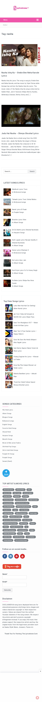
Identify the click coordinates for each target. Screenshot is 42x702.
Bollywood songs (8, 421)
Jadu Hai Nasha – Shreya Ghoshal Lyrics (20, 133)
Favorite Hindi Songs (9, 428)
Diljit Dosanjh (33, 500)
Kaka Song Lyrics (21, 513)
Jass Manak (24, 510)
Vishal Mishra (8, 540)
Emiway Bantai (8, 503)
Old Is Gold (23, 523)
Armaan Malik (28, 493)
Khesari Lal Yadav (16, 516)
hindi (35, 506)
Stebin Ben (7, 537)
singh (20, 533)
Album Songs (6, 413)
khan (5, 516)
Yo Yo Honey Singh (21, 540)
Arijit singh (17, 493)
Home (5, 25)
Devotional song (21, 500)
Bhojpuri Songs (7, 417)
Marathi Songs (7, 439)
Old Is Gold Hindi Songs (10, 450)
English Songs (7, 424)
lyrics (26, 516)
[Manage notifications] (37, 697)
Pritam (6, 527)
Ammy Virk (7, 493)
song (26, 533)
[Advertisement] (21, 660)
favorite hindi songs (22, 503)
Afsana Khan (20, 489)
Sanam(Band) (22, 530)
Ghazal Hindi (6, 432)
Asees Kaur (7, 496)
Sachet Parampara (9, 530)
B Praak (25, 496)
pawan (33, 523)
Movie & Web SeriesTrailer (12, 520)
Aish (29, 489)
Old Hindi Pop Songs (9, 446)
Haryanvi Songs (7, 435)
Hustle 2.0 (7, 510)
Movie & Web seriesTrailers (11, 443)
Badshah (17, 496)
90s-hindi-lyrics (8, 489)
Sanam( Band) (7, 461)
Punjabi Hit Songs (8, 454)
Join (6, 474)
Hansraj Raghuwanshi (23, 506)
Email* (4, 582)
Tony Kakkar (30, 537)
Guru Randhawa (8, 506)
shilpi (32, 530)
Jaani (15, 510)
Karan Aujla (33, 513)
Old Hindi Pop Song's (10, 523)
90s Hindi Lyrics (7, 410)
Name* (5, 574)
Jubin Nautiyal (8, 513)
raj (26, 527)
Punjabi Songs (7, 457)
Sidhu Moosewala (9, 533)
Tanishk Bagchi (18, 537)
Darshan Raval (8, 500)
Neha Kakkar (27, 520)
